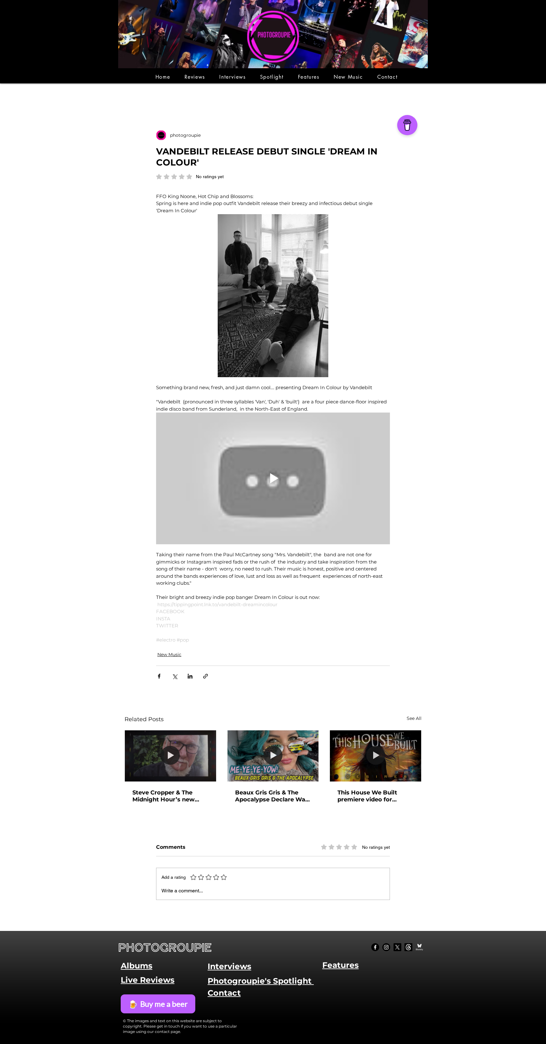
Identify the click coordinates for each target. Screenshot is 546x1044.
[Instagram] (386, 947)
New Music (169, 654)
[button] (195, 76)
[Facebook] (375, 947)
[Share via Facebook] (159, 676)
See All (414, 718)
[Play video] (273, 478)
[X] (397, 947)
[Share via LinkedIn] (190, 676)
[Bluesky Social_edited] (419, 947)
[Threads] (408, 947)
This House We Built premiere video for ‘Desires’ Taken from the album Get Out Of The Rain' (373, 796)
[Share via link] (206, 676)
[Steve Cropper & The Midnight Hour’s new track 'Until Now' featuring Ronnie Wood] (170, 755)
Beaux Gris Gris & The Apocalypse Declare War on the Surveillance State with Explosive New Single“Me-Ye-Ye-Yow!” (271, 796)
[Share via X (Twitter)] (175, 676)
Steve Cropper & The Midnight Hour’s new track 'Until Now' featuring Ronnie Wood (166, 796)
